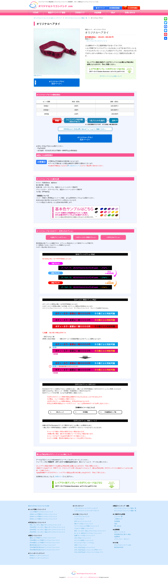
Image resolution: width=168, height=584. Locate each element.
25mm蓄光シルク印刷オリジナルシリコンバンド (45, 542)
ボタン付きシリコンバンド (82, 538)
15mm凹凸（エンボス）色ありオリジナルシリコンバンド (47, 527)
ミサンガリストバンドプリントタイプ (86, 508)
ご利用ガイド (74, 10)
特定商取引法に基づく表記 (122, 534)
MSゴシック (60, 412)
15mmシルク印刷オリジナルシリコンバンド (43, 514)
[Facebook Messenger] (166, 30)
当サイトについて (119, 532)
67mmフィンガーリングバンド (39, 558)
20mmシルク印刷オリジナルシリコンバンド (43, 516)
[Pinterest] (166, 34)
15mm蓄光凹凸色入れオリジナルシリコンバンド (45, 547)
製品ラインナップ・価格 (51, 10)
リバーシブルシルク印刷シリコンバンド (86, 526)
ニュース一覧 (118, 516)
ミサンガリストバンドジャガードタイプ (86, 510)
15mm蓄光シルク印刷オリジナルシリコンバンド (45, 540)
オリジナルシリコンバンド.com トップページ (48, 18)
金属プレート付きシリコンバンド (84, 535)
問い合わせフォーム (74, 166)
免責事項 (117, 536)
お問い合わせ (124, 10)
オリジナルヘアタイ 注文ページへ (56, 82)
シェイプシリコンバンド (81, 516)
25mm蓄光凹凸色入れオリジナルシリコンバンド (45, 549)
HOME (30, 10)
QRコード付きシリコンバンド (83, 523)
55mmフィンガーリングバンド (39, 555)
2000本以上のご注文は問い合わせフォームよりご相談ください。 (85, 129)
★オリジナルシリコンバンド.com (38, 506)
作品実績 (92, 10)
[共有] (166, 38)
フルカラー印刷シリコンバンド (83, 528)
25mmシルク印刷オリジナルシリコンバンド (43, 519)
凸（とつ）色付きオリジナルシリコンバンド (88, 533)
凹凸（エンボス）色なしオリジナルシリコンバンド (90, 531)
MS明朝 (85, 412)
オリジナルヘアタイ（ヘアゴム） (84, 542)
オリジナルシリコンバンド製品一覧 (76, 18)
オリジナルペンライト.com (122, 545)
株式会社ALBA (118, 547)
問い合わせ (117, 526)
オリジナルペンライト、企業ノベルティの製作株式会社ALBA (83, 577)
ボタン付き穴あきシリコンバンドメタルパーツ (88, 552)
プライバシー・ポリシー (121, 539)
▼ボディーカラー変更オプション (86, 237)
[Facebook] (166, 27)
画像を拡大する (38, 75)
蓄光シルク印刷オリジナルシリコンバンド (43, 538)
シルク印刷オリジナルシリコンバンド (41, 511)
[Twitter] (166, 23)
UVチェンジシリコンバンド (82, 521)
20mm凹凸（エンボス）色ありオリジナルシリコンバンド (47, 529)
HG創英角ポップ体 (110, 412)
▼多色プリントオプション (58, 237)
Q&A (115, 523)
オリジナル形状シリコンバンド (83, 540)
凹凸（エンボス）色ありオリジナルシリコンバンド (45, 525)
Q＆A (108, 10)
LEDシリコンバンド (80, 545)
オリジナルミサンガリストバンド (97, 41)
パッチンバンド (79, 519)
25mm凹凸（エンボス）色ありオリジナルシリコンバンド (47, 532)
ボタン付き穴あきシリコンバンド (84, 547)
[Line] (166, 19)
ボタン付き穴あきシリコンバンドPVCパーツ (88, 550)
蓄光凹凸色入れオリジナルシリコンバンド (43, 545)
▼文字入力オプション (113, 237)
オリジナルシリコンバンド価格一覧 (125, 510)
